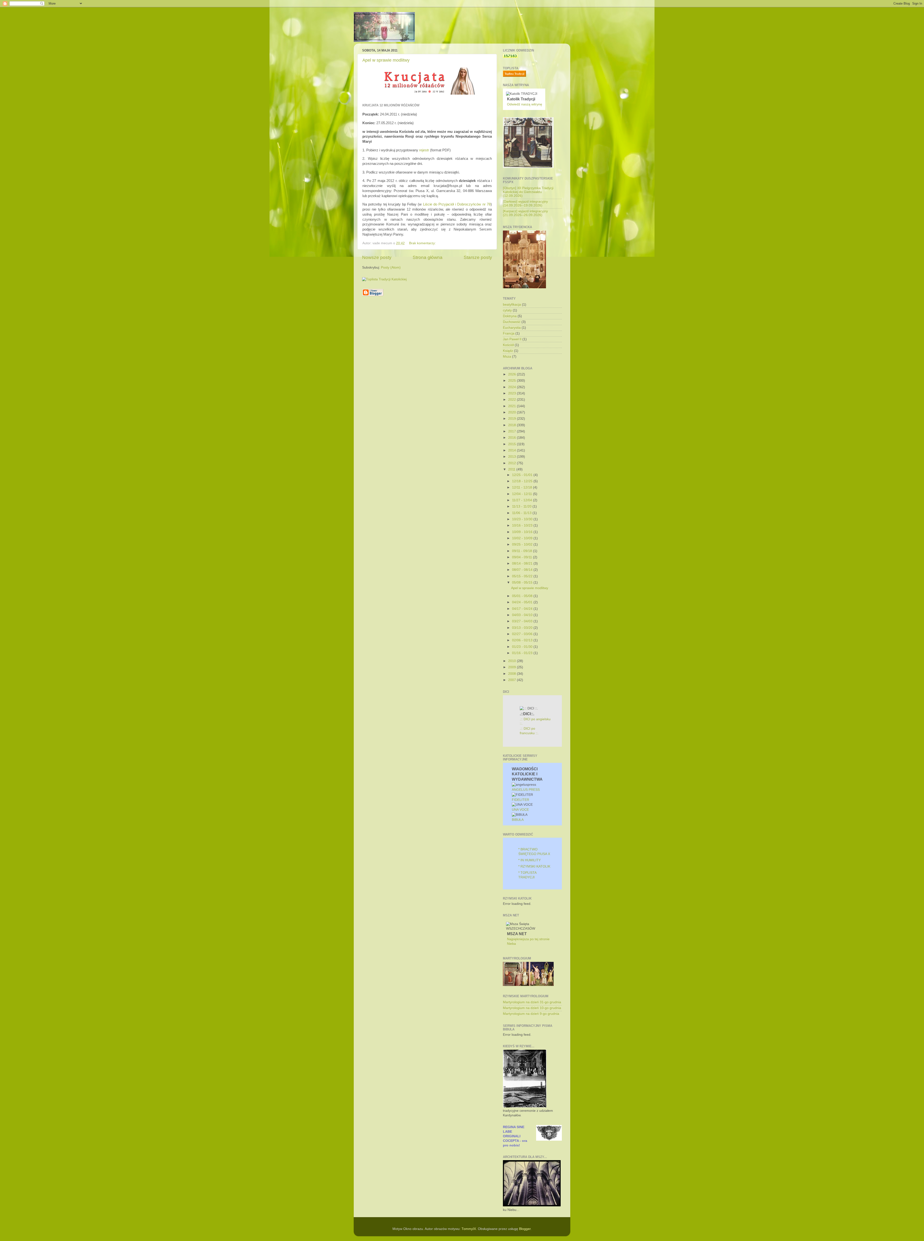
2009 (512, 667)
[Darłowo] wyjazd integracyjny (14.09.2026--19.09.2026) (525, 203)
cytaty (507, 310)
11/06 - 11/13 (522, 513)
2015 (512, 444)
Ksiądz (508, 351)
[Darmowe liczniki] (510, 56)
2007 (512, 680)
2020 (512, 412)
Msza (507, 356)
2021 (512, 406)
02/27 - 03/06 (522, 634)
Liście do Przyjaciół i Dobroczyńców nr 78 (457, 204)
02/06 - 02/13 (522, 640)
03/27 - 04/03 (522, 621)
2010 (512, 661)
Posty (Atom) (391, 267)
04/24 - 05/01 (522, 602)
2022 (512, 399)
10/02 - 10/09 (522, 538)
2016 (512, 437)
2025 (512, 380)
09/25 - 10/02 (522, 544)
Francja (508, 333)
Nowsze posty (376, 257)
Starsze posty (478, 257)
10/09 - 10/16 (522, 532)
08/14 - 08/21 (522, 563)
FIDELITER (520, 800)
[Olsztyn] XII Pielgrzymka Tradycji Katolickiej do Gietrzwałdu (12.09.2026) (528, 192)
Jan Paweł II (512, 339)
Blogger (525, 1229)
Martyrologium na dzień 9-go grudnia (531, 1014)
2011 (512, 469)
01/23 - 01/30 (522, 647)
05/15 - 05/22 (522, 576)
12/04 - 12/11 (522, 494)
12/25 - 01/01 (522, 475)
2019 (512, 418)
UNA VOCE (520, 809)
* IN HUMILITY (529, 860)
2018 (512, 425)
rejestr (424, 150)
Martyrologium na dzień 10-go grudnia (532, 1008)
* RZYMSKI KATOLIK (534, 866)
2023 (512, 393)
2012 (512, 463)
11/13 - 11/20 (522, 506)
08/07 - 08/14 (522, 570)
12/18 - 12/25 (522, 481)
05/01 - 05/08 (522, 596)
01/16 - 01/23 (522, 653)
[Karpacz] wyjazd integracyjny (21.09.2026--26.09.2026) (525, 213)
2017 (512, 431)
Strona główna (428, 257)
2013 (512, 456)
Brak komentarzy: (423, 243)
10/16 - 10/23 (522, 525)
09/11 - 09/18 (522, 551)
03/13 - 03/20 (522, 628)
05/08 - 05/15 (522, 582)
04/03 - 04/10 (522, 615)
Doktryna (510, 316)
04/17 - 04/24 (522, 609)
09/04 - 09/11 (522, 557)
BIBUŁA (518, 820)
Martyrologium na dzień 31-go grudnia (532, 1002)
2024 (512, 387)
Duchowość (511, 322)
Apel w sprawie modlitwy (386, 60)
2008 (512, 673)
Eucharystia (512, 327)
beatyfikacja (512, 304)
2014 (512, 450)
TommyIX (469, 1229)
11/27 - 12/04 (522, 500)
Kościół (508, 345)
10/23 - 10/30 (522, 519)
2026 (512, 374)
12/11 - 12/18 (522, 487)
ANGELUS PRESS (526, 789)
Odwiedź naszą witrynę (524, 104)
